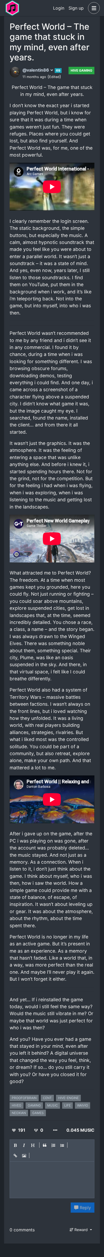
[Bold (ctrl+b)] (15, 1145)
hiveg (16, 1105)
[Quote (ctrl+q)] (45, 1145)
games (38, 1113)
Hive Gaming (81, 70)
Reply (84, 1207)
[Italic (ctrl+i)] (24, 1145)
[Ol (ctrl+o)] (53, 1145)
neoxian (19, 1113)
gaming (34, 1105)
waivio (82, 1105)
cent (47, 1098)
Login (58, 8)
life (67, 1105)
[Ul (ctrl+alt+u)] (62, 1145)
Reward (81, 1229)
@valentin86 (36, 70)
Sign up (76, 8)
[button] (93, 8)
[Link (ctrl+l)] (15, 1156)
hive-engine (68, 1098)
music (52, 1105)
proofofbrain (24, 1098)
